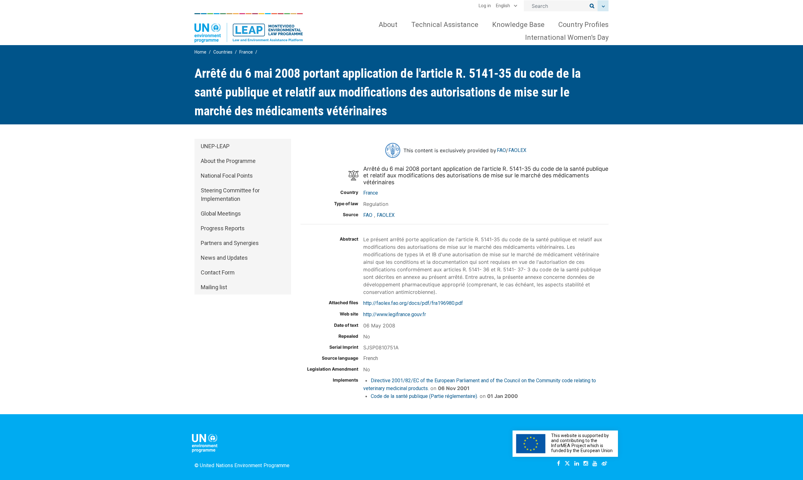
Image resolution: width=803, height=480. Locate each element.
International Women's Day (567, 37)
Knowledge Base (518, 25)
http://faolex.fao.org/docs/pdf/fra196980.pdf (413, 303)
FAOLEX (517, 150)
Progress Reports (223, 228)
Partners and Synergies (230, 243)
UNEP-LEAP (215, 146)
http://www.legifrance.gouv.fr (394, 314)
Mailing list (214, 287)
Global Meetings (221, 213)
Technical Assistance (444, 25)
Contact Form (218, 272)
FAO (501, 150)
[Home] (248, 28)
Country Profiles (583, 25)
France (246, 52)
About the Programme (228, 161)
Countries (222, 52)
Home (200, 52)
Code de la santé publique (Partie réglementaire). (424, 396)
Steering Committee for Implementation (230, 194)
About (388, 25)
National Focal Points (227, 175)
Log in (485, 5)
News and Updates (224, 257)
